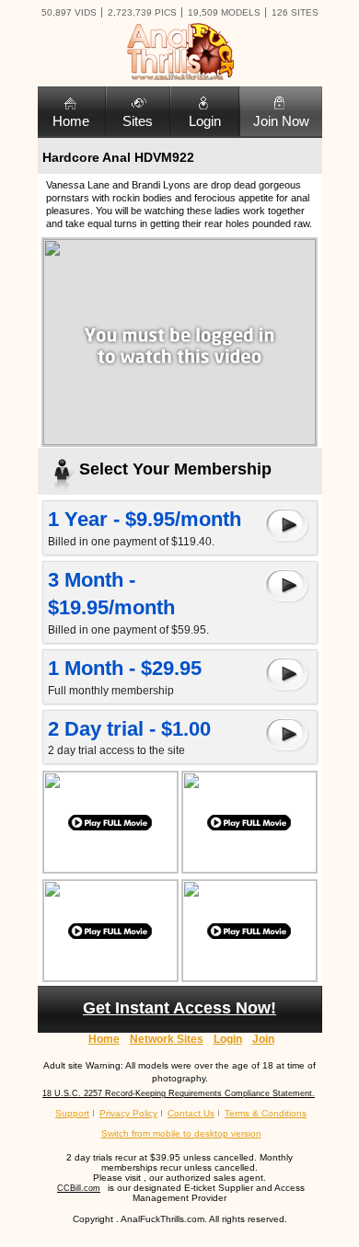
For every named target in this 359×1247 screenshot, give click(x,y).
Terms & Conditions (266, 1113)
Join (263, 1039)
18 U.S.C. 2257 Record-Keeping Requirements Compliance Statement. (178, 1093)
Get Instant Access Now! (179, 1008)
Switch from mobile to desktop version (181, 1133)
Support (72, 1113)
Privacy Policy (128, 1113)
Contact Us (191, 1113)
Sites (137, 121)
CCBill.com (78, 1188)
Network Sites (166, 1039)
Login (205, 121)
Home (70, 121)
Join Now (281, 121)
